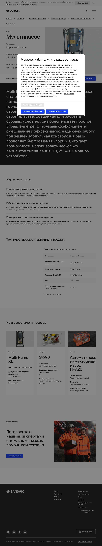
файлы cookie (69, 94)
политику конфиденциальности (44, 96)
